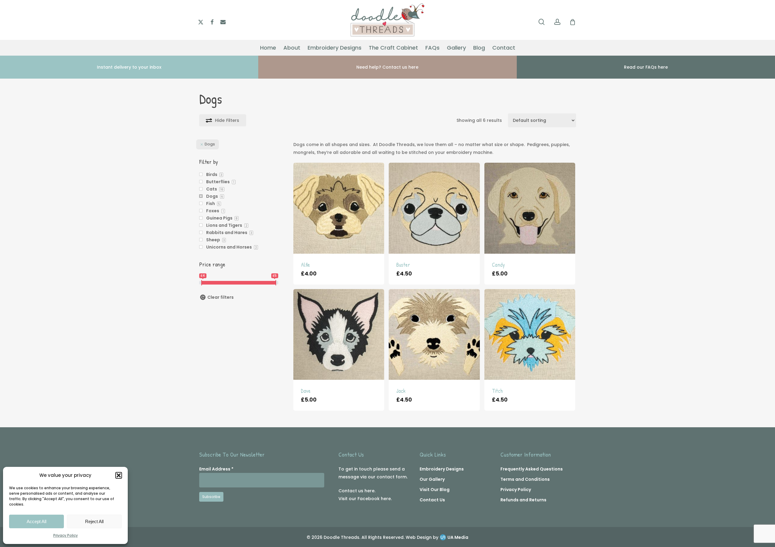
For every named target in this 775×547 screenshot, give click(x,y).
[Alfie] (338, 208)
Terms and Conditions (525, 479)
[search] (541, 22)
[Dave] (338, 334)
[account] (557, 22)
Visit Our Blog (435, 490)
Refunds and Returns (523, 500)
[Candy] (529, 208)
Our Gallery (432, 479)
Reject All (94, 521)
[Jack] (434, 334)
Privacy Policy (65, 535)
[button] (119, 475)
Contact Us (432, 500)
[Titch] (529, 334)
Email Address (216, 469)
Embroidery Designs (442, 469)
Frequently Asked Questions (531, 469)
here (369, 491)
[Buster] (434, 208)
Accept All (36, 521)
